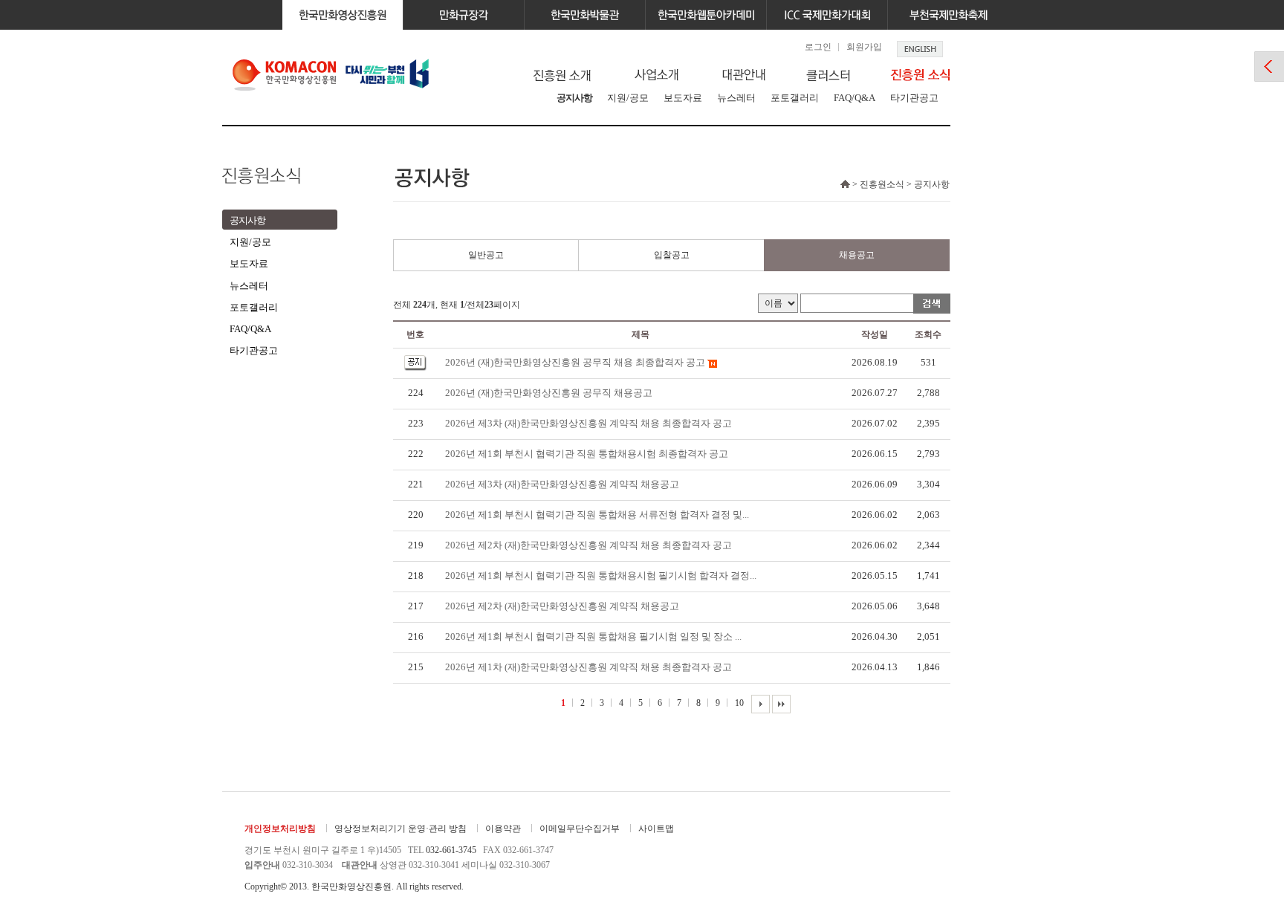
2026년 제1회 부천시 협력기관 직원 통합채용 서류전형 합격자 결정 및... (597, 514)
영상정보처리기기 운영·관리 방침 (400, 828)
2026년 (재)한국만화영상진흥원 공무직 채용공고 (548, 392)
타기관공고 (914, 97)
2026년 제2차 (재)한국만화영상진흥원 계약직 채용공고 (562, 606)
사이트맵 (656, 828)
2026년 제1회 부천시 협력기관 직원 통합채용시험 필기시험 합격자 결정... (600, 575)
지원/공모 (628, 97)
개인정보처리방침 (280, 828)
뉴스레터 (736, 97)
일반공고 (486, 255)
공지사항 (574, 97)
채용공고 (857, 255)
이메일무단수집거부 (579, 828)
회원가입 (864, 47)
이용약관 (503, 828)
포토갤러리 (795, 97)
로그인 (818, 47)
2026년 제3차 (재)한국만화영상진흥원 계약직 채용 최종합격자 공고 (588, 423)
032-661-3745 (451, 850)
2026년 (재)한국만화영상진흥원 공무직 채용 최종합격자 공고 (575, 362)
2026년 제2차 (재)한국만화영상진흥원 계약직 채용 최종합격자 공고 (588, 545)
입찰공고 (672, 255)
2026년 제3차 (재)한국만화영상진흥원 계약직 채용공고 (562, 484)
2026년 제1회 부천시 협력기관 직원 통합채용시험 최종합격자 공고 (586, 453)
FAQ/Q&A (854, 97)
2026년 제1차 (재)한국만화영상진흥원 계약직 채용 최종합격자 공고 (588, 666)
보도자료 (683, 97)
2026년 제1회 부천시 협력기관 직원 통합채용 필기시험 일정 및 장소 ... (593, 636)
